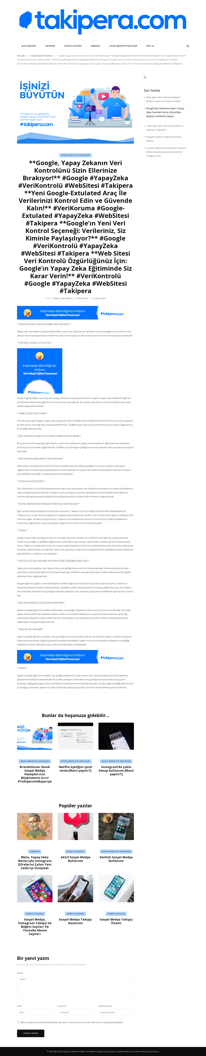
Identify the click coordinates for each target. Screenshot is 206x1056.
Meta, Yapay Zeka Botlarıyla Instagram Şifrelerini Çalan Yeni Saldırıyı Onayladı (35, 862)
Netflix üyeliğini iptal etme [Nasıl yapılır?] (75, 769)
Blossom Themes (134, 1051)
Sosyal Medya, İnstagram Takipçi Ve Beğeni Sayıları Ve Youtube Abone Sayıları (34, 926)
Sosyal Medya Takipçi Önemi (116, 921)
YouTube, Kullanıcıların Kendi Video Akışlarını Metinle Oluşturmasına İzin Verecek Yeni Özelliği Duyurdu (166, 152)
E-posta (61, 1006)
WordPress (154, 1051)
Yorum (20, 973)
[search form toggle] (188, 46)
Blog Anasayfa (29, 46)
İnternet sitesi (105, 1006)
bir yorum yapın (99, 298)
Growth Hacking (73, 46)
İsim (19, 1006)
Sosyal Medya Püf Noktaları (123, 46)
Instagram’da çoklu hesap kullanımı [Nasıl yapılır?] (116, 770)
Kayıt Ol (150, 46)
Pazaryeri (50, 46)
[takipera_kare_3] (39, 392)
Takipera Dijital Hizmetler (74, 1051)
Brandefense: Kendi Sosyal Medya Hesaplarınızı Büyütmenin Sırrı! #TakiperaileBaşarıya (35, 774)
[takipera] (72, 318)
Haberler (95, 46)
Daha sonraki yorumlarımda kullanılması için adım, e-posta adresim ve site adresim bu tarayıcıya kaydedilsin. (71, 1022)
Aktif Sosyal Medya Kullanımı (75, 859)
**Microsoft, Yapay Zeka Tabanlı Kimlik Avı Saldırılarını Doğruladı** (164, 128)
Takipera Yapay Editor (62, 298)
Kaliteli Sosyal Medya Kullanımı (116, 859)
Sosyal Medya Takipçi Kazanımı (75, 921)
